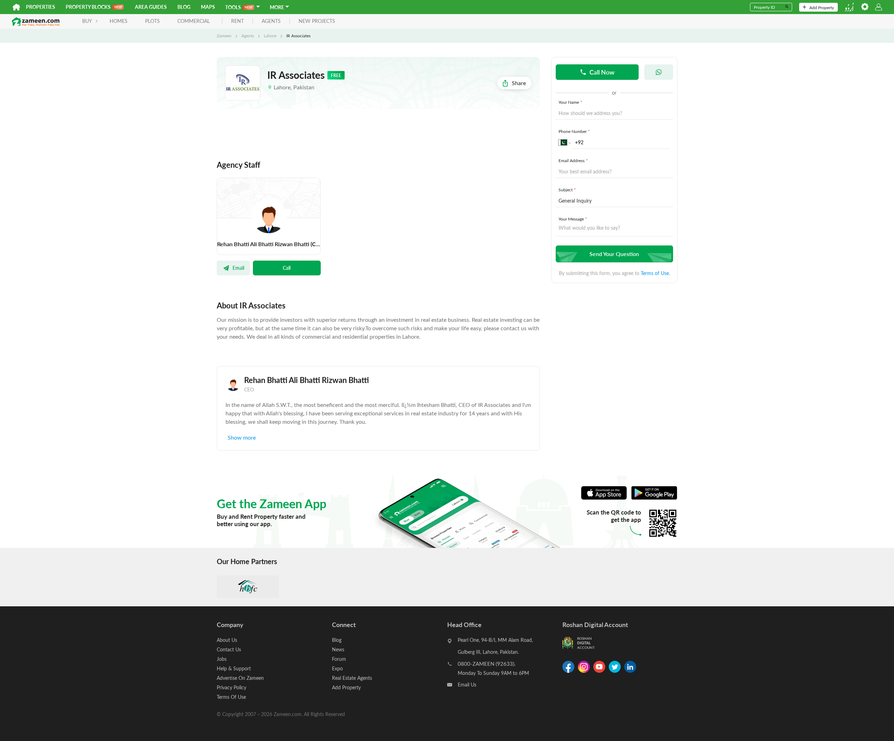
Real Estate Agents (352, 678)
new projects (317, 21)
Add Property (821, 7)
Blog (183, 7)
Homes (119, 21)
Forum (339, 659)
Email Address (573, 160)
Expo (337, 668)
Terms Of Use (231, 697)
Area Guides (151, 7)
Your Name (570, 102)
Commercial (193, 21)
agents (271, 21)
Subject (567, 189)
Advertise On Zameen (240, 678)
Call (287, 267)
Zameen (224, 35)
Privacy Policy (231, 687)
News (338, 649)
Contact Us (229, 649)
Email (238, 267)
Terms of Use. (655, 273)
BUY (87, 21)
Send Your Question (614, 253)
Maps (208, 7)
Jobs (222, 659)
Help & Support (234, 668)
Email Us (467, 684)
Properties (40, 7)
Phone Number (574, 131)
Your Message (573, 219)
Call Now (601, 72)
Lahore (270, 35)
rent (237, 21)
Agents (247, 35)
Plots (152, 21)
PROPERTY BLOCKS (88, 7)
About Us (227, 640)
